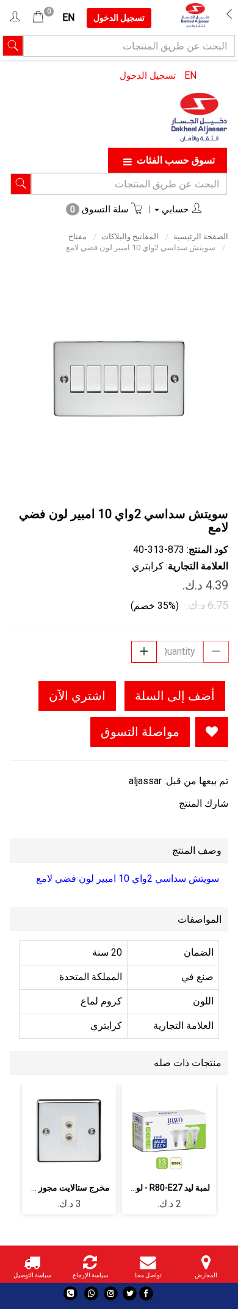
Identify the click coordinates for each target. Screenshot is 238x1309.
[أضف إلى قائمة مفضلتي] (211, 732)
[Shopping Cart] (38, 17)
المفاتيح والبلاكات (130, 236)
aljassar (145, 781)
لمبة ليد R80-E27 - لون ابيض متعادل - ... (141, 1187)
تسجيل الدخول (148, 75)
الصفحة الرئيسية (200, 236)
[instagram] (111, 1293)
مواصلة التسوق (140, 731)
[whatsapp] (91, 1293)
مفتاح (77, 236)
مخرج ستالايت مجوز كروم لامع (56, 1187)
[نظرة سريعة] (141, 1125)
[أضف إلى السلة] (198, 1125)
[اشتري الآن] (169, 1158)
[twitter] (129, 1293)
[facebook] (146, 1293)
